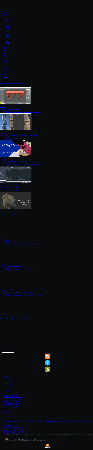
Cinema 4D (52, 421)
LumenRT (7, 36)
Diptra (4, 111)
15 (7, 412)
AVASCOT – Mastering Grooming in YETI (10, 396)
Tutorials (3, 55)
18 (3, 413)
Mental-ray (7, 42)
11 (3, 412)
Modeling (21, 422)
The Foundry (6, 29)
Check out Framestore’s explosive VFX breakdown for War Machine (14, 430)
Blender (5, 45)
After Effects (32, 421)
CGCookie (5, 66)
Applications (4, 15)
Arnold (7, 41)
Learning (14, 112)
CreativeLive (6, 65)
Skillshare (5, 70)
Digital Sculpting (73, 421)
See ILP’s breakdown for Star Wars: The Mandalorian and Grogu (14, 432)
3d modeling (4, 421)
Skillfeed (5, 69)
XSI (4, 52)
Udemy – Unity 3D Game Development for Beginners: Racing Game (14, 398)
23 (8, 413)
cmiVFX (5, 59)
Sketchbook (7, 21)
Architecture (26, 164)
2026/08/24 (8, 137)
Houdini (5, 46)
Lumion (5, 50)
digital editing (64, 421)
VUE (6, 34)
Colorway (7, 32)
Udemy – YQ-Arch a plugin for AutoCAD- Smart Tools (13, 161)
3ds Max (25, 112)
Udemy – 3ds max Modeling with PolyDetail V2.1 (12, 83)
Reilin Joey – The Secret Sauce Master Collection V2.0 (12, 401)
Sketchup (5, 48)
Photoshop (7, 25)
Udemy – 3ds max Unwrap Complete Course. (11, 395)
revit (26, 138)
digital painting (68, 421)
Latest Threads (6, 12)
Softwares (17, 190)
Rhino (5, 53)
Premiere (7, 27)
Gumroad (5, 62)
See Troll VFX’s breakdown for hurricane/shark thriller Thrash (13, 427)
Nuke (7, 31)
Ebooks (9, 387)
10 (2, 412)
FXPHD (5, 60)
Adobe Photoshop (21, 421)
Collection (7, 386)
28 (6, 414)
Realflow (7, 38)
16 (8, 412)
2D (3, 112)
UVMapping (32, 112)
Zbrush (5, 54)
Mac (10, 383)
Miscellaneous (8, 390)
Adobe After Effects (15, 421)
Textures (3, 72)
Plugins (5, 39)
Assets (23, 243)
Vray (80, 422)
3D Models (3, 73)
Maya (7, 17)
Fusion (7, 35)
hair (22, 190)
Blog (2, 10)
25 (3, 414)
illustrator (7, 28)
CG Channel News (9, 425)
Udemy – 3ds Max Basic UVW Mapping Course (12, 109)
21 (6, 413)
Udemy (5, 63)
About (3, 76)
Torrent (7, 391)
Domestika (28, 321)
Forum (3, 11)
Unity (55, 422)
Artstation (41, 421)
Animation (36, 421)
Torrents (3, 13)
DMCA (3, 75)
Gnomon (5, 61)
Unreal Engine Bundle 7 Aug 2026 (8, 240)
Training (48, 422)
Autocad (7, 19)
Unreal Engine (6, 51)
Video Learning (75, 423)
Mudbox (7, 20)
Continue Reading (3, 107)
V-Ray (7, 40)
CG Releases (7, 112)
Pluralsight (5, 56)
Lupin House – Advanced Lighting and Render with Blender (13, 397)
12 (4, 412)
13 (5, 412)
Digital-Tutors (8, 57)
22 (7, 413)
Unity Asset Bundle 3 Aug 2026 (7, 214)
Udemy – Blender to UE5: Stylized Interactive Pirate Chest (13, 399)
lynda (12, 423)
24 (2, 414)
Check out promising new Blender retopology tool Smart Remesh (14, 431)
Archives (3, 74)
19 (4, 413)
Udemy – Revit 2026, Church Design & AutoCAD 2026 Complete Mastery (15, 400)
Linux (11, 382)
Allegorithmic (8, 43)
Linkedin (5, 58)
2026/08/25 (8, 111)
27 (5, 414)
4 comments (37, 243)
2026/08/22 (8, 268)
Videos (20, 112)
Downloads (10, 112)
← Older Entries (2, 347)
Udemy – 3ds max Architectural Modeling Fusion (12, 266)
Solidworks (7, 23)
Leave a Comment (37, 112)
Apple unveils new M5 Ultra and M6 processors (11, 429)
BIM (25, 138)
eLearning (76, 421)
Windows (11, 385)
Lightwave (5, 47)
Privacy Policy (6, 77)
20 (5, 413)
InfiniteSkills (6, 68)
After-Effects (8, 26)
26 (4, 414)
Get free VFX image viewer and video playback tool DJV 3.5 (13, 428)
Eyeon (5, 33)
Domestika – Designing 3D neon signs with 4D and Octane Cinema (16, 318)
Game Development (27, 243)
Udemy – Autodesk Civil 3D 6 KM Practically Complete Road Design (17, 292)
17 (2, 413)
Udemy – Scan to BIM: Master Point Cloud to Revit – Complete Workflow (18, 135)
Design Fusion (29, 269)
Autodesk (5, 16)
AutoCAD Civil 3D (27, 295)
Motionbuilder (8, 22)
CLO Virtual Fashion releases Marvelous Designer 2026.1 (13, 433)
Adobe (5, 24)
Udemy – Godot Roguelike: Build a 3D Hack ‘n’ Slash (12, 403)
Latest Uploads (6, 14)
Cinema (25, 321)
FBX (78, 421)
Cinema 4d (5, 44)
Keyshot (5, 49)
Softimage (7, 18)
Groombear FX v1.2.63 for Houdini (9, 187)
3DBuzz (5, 67)
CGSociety (5, 64)
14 (6, 412)
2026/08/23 (8, 189)
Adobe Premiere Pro (27, 421)
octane (32, 321)
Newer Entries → (2, 348)
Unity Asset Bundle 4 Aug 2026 (9, 402)
